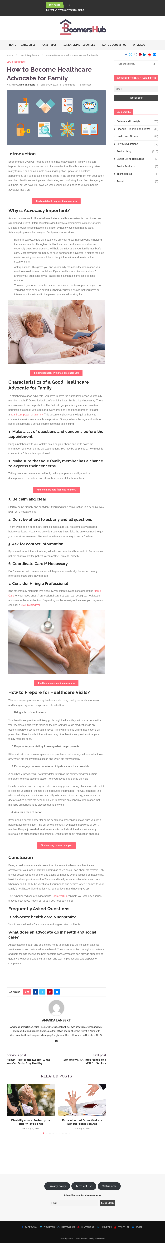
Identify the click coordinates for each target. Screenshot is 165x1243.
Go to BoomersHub (114, 45)
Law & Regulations (137, 144)
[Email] (154, 54)
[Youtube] (149, 54)
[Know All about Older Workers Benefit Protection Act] (82, 1100)
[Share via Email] (57, 992)
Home (12, 45)
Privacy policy (57, 1186)
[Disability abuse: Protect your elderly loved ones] (31, 1100)
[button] (67, 5)
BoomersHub (59, 896)
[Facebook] (126, 54)
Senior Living (137, 151)
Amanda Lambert (26, 84)
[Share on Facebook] (35, 992)
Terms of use (84, 1186)
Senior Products (137, 166)
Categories (28, 45)
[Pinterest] (140, 54)
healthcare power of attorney (26, 414)
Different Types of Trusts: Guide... (65, 10)
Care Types (49, 45)
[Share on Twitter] (42, 992)
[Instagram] (135, 54)
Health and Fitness (137, 136)
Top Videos (138, 45)
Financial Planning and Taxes (137, 129)
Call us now (109, 1186)
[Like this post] (28, 992)
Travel (137, 181)
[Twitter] (130, 54)
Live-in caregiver (30, 605)
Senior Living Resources (79, 45)
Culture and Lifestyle (137, 121)
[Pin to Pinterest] (50, 992)
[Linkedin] (144, 54)
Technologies (137, 173)
